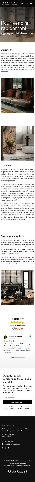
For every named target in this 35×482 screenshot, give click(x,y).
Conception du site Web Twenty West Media (17, 465)
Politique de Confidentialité (17, 463)
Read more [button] (7, 353)
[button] (31, 3)
